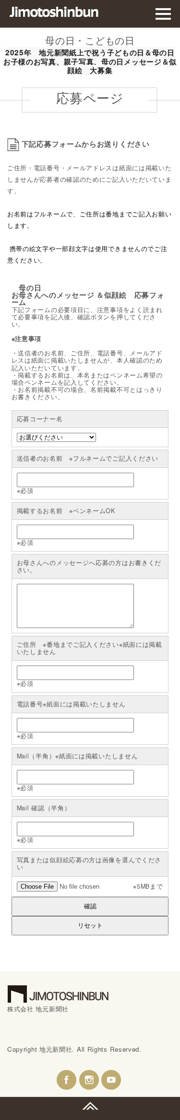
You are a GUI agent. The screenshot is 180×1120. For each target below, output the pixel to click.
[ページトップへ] (90, 1106)
